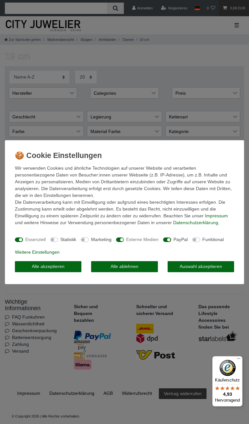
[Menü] (239, 360)
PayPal (180, 239)
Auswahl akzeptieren (201, 266)
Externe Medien (142, 239)
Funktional (213, 239)
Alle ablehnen (124, 266)
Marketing (101, 239)
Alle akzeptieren (48, 266)
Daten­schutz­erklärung (195, 222)
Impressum (216, 215)
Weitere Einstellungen (37, 252)
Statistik (68, 239)
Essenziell (35, 239)
